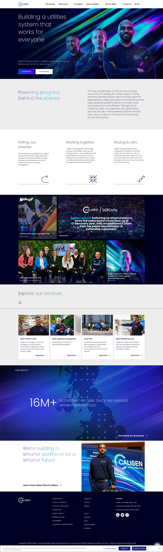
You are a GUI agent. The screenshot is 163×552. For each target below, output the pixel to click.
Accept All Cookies (139, 548)
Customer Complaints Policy (62, 524)
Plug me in (87, 499)
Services (87, 517)
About (86, 513)
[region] (81, 548)
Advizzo (87, 502)
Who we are (50, 4)
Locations (87, 528)
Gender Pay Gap (58, 517)
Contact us (127, 4)
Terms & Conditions (59, 502)
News (86, 521)
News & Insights (93, 4)
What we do (63, 4)
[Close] (160, 548)
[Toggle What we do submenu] (70, 4)
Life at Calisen (110, 4)
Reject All (124, 548)
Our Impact (78, 4)
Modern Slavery (58, 513)
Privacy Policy (57, 499)
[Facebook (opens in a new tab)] (127, 515)
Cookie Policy (57, 510)
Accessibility (56, 521)
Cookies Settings (110, 548)
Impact (86, 506)
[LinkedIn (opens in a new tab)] (118, 515)
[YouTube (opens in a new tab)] (122, 515)
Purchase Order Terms (60, 506)
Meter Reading (89, 524)
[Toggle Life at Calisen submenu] (119, 4)
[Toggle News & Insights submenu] (101, 4)
